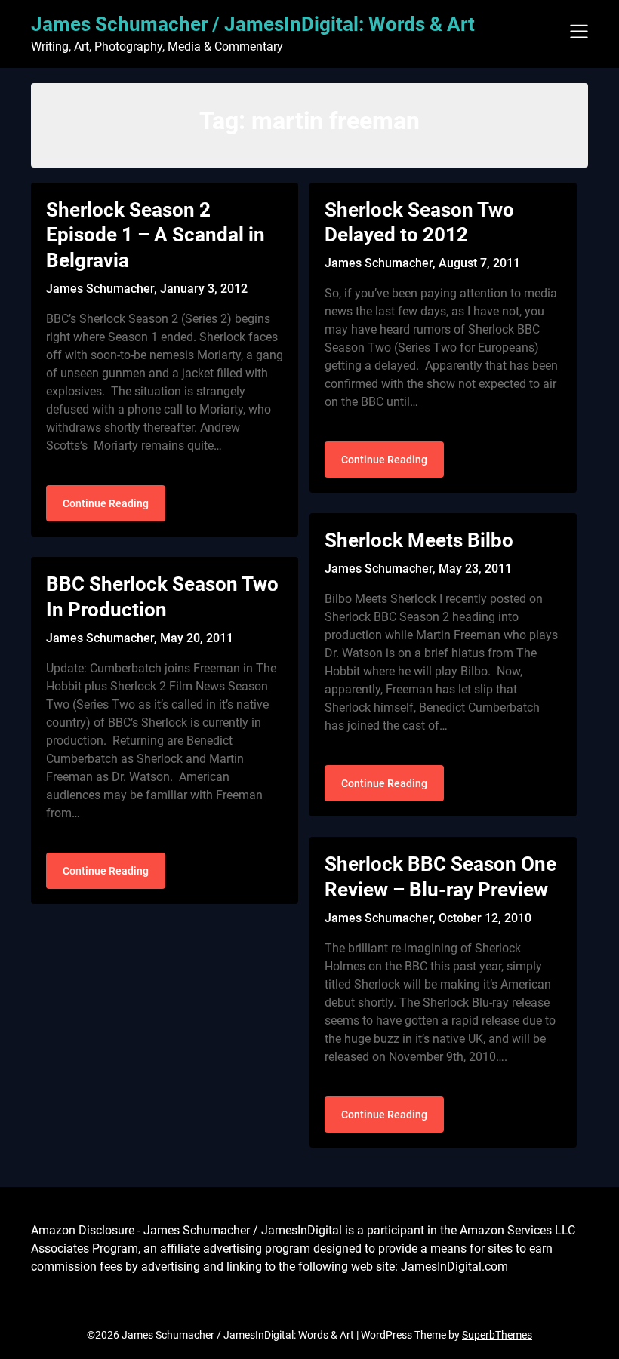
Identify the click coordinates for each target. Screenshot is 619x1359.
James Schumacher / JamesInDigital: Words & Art (253, 24)
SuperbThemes (497, 1335)
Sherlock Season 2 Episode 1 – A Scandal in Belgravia (155, 235)
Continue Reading (106, 503)
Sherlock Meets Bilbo (419, 540)
